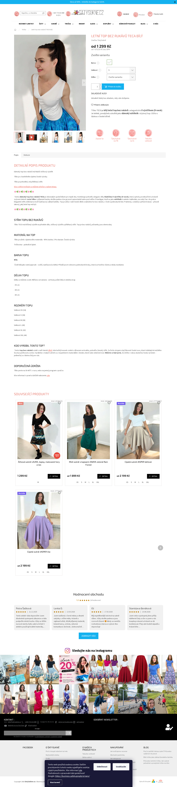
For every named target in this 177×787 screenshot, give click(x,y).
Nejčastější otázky (52, 755)
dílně (50, 350)
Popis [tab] (16, 155)
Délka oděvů (87, 757)
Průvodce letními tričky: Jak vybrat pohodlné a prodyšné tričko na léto (156, 762)
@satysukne (32, 725)
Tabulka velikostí (88, 754)
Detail (55, 476)
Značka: (98, 40)
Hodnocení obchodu (88, 594)
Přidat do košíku (114, 86)
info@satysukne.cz (14, 722)
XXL (97, 482)
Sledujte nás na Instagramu (92, 650)
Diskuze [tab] (27, 155)
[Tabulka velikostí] (148, 136)
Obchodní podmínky (117, 755)
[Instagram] (132, 136)
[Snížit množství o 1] (100, 88)
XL (93, 482)
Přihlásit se (69, 733)
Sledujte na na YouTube (16, 725)
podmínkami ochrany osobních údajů (48, 736)
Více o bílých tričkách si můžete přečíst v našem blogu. (35, 186)
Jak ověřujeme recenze (118, 751)
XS (77, 482)
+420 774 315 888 (30, 722)
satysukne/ (80, 722)
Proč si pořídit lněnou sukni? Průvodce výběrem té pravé (157, 752)
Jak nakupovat (115, 758)
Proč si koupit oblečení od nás (56, 751)
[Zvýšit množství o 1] (100, 85)
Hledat (43, 13)
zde (80, 770)
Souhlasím (121, 766)
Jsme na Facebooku (65, 722)
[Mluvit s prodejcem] (99, 136)
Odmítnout (102, 766)
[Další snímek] (84, 82)
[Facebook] (115, 136)
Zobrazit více (88, 636)
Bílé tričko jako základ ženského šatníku (158, 757)
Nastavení (55, 782)
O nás (48, 758)
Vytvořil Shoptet (145, 781)
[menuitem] (26, 23)
